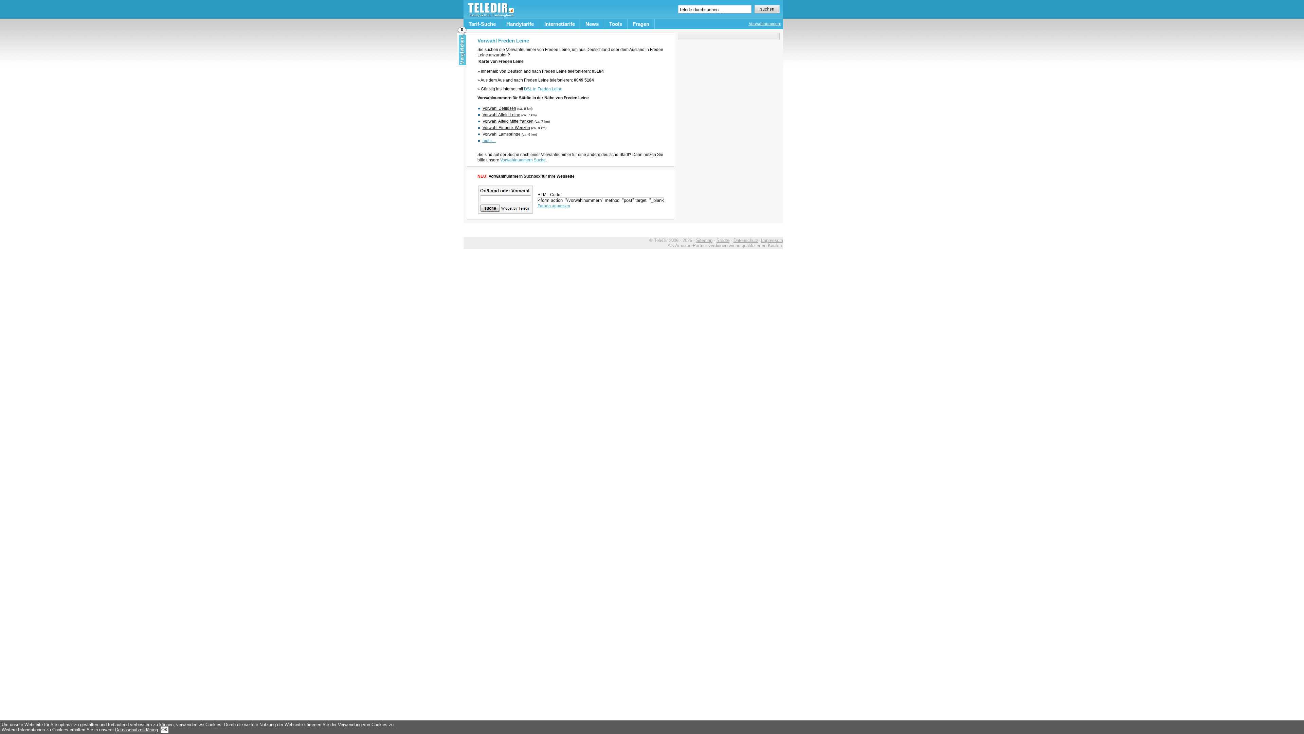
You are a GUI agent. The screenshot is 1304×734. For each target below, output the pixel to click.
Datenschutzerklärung (136, 729)
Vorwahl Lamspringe (502, 134)
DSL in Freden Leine (543, 89)
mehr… (489, 140)
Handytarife (520, 24)
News (592, 24)
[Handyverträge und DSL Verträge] (490, 17)
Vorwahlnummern (765, 23)
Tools (615, 24)
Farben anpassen (554, 206)
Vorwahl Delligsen (499, 108)
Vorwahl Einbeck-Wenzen (506, 127)
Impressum (772, 240)
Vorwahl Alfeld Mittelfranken (508, 121)
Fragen (641, 24)
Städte (723, 240)
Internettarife (559, 24)
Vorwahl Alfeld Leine (501, 114)
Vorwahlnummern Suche (523, 160)
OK (164, 729)
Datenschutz (746, 240)
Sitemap (704, 240)
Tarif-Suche (482, 24)
